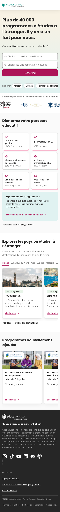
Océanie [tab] (50, 262)
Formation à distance (48, 85)
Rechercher (30, 73)
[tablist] (30, 263)
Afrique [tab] (40, 262)
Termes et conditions (12, 505)
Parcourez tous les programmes (18, 224)
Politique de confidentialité (33, 505)
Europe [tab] (5, 262)
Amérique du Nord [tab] (20, 262)
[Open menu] (55, 5)
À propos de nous (10, 478)
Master (17, 85)
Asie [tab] (33, 262)
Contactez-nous (9, 490)
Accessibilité (51, 505)
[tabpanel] (30, 294)
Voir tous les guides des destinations (20, 322)
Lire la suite (10, 313)
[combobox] (31, 56)
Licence (29, 85)
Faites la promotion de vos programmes (21, 484)
